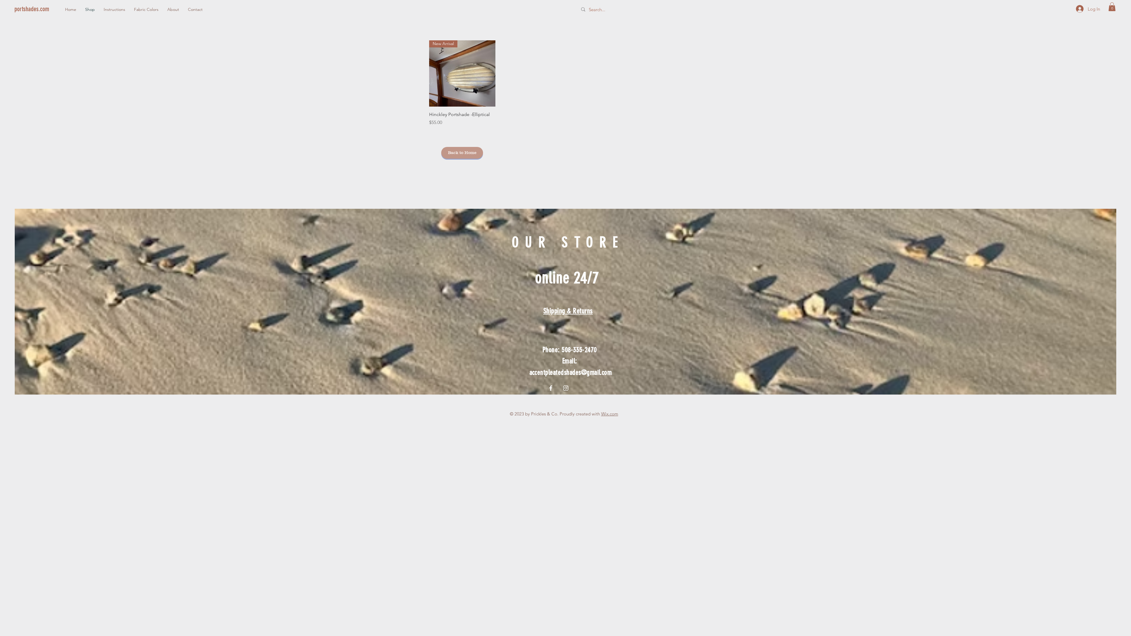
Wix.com (609, 414)
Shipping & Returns (568, 311)
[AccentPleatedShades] (565, 388)
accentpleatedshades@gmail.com (571, 372)
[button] (1112, 6)
